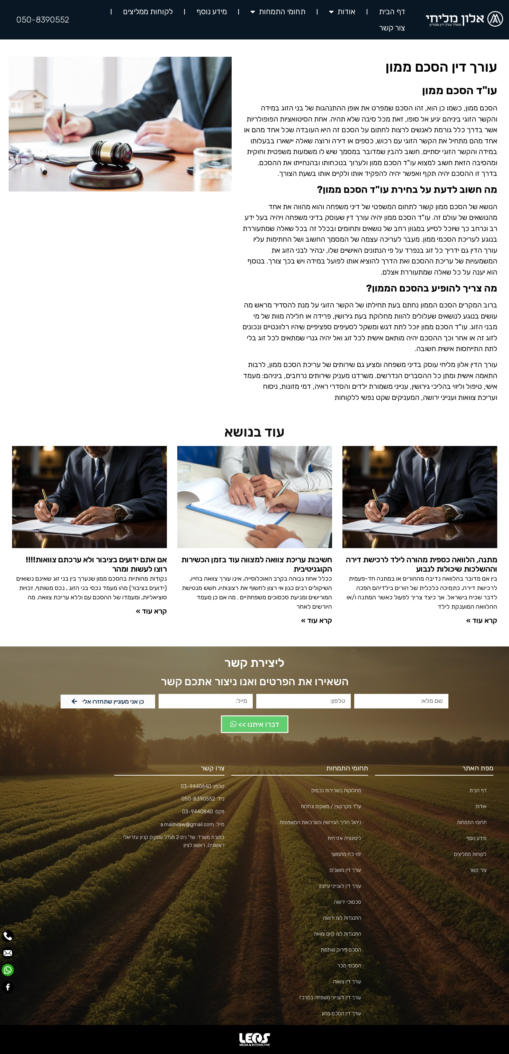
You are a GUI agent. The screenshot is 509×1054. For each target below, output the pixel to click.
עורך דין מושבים (345, 870)
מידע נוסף (211, 11)
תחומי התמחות (282, 11)
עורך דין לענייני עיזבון (340, 886)
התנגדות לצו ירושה (342, 918)
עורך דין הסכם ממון (341, 1013)
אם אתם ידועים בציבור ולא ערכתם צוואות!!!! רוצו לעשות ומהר (96, 564)
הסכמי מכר (349, 966)
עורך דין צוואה (347, 982)
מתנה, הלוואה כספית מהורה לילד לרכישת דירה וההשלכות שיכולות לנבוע (421, 564)
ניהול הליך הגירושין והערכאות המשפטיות (320, 822)
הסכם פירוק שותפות (341, 950)
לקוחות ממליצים (148, 11)
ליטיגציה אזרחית (344, 838)
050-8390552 (42, 20)
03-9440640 (196, 786)
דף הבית (392, 11)
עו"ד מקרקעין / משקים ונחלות (331, 806)
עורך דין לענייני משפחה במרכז (330, 997)
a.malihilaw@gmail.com (187, 824)
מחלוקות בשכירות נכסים (336, 790)
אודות (346, 11)
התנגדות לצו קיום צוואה (337, 934)
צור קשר (392, 28)
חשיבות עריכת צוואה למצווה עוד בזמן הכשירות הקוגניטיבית (256, 564)
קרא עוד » (481, 620)
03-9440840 (197, 812)
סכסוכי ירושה (347, 902)
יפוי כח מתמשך (346, 854)
